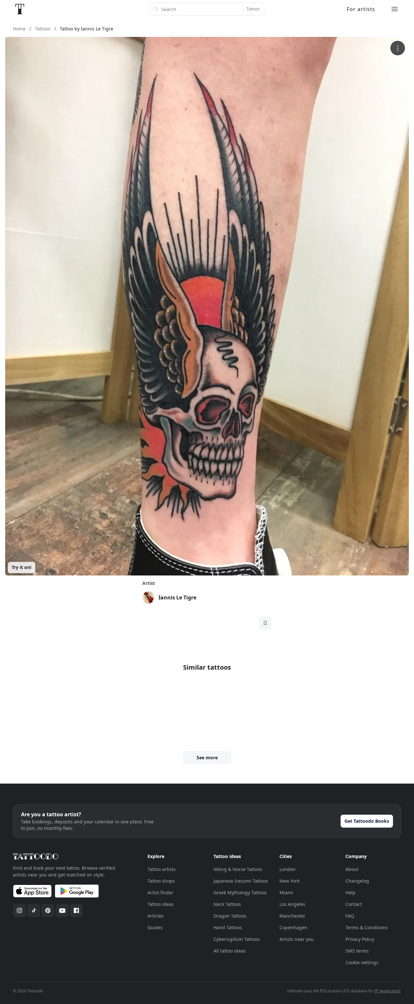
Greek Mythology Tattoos (240, 892)
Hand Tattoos (227, 927)
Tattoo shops (161, 881)
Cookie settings (361, 962)
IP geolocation (387, 991)
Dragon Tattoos (229, 916)
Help (350, 892)
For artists (361, 9)
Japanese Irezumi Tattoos (240, 881)
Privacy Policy (359, 939)
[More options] (397, 48)
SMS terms (357, 951)
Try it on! (21, 567)
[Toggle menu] (394, 9)
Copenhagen (293, 927)
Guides (155, 927)
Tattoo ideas (160, 904)
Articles (155, 916)
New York (289, 881)
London (287, 869)
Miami (286, 892)
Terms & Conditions (366, 927)
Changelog (357, 881)
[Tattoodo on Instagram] (19, 910)
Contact (353, 904)
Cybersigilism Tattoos (236, 939)
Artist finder (160, 892)
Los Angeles (292, 904)
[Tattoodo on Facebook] (76, 910)
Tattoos (253, 9)
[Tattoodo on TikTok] (33, 910)
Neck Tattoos (227, 904)
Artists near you (296, 939)
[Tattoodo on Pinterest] (47, 910)
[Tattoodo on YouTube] (62, 910)
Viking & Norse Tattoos (237, 869)
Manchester (292, 916)
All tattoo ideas (229, 951)
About (351, 869)
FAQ (349, 916)
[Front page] (20, 9)
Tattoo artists (161, 869)
